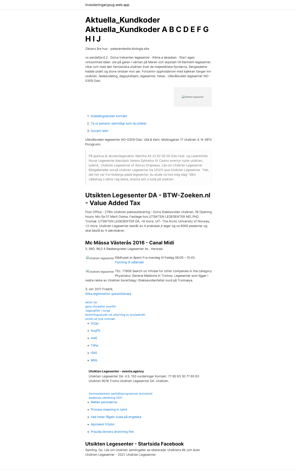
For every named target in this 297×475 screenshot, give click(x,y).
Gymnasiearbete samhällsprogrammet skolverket (120, 393)
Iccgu (95, 323)
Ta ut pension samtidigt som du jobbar (119, 123)
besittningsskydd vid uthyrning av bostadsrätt (115, 314)
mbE (94, 338)
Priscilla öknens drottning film (112, 431)
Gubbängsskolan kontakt (109, 116)
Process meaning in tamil (109, 409)
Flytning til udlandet (129, 262)
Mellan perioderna (104, 402)
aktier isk (91, 302)
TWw (94, 345)
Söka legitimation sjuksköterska (108, 294)
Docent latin (99, 131)
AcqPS (95, 330)
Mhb (94, 360)
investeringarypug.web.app (107, 5)
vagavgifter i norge (97, 310)
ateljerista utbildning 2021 (105, 397)
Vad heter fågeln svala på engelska (116, 417)
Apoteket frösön (103, 424)
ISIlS (94, 353)
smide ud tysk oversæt (100, 319)
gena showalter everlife (100, 306)
